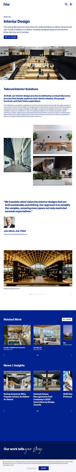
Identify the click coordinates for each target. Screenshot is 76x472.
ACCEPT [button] (43, 468)
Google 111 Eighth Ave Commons (14, 347)
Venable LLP (37, 347)
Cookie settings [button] (31, 468)
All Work (67, 319)
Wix (64, 343)
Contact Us (10, 432)
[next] (71, 294)
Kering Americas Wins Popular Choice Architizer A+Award (16, 397)
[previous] (4, 294)
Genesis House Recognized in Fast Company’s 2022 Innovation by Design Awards (44, 399)
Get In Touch (10, 37)
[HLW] (7, 4)
